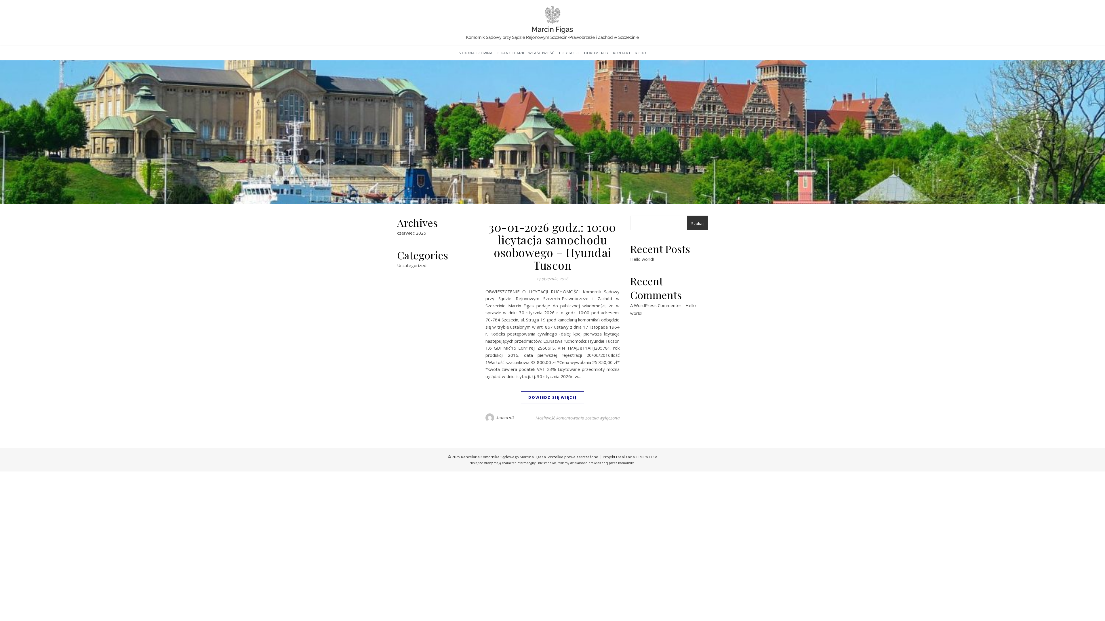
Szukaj (697, 223)
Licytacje (569, 53)
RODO (640, 53)
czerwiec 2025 (411, 233)
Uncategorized (411, 265)
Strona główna (476, 53)
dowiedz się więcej (552, 397)
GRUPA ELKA (646, 456)
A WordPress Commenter (655, 305)
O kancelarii (510, 53)
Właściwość (541, 53)
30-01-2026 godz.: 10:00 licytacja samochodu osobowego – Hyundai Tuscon (552, 246)
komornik (505, 417)
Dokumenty (596, 53)
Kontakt (622, 53)
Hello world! (642, 259)
